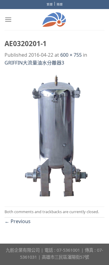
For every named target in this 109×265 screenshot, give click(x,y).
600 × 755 (71, 55)
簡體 (60, 4)
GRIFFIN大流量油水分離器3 (34, 62)
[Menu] (8, 19)
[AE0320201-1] (54, 136)
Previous (18, 221)
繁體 (50, 4)
